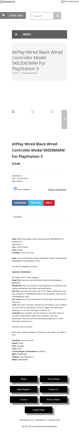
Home (15, 73)
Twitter (36, 202)
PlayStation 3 (29, 73)
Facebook (20, 202)
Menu (26, 34)
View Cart (16, 15)
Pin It (49, 202)
